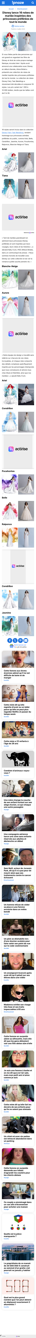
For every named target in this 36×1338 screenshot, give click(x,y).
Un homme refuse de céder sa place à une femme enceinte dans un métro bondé (17, 908)
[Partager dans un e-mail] (25, 640)
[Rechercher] (32, 3)
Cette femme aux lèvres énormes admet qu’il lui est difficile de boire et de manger (17, 674)
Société (6, 716)
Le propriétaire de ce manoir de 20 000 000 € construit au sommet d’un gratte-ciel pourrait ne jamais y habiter (17, 1267)
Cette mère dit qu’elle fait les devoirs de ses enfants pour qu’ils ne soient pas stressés (17, 1106)
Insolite (6, 680)
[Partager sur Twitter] (15, 640)
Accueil (11, 9)
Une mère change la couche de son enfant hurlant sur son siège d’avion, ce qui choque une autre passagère (18, 803)
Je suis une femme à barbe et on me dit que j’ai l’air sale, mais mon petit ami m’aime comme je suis (18, 1074)
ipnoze (18, 3)
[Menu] (3, 3)
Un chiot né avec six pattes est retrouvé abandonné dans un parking (18, 1138)
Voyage (6, 809)
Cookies (4, 1336)
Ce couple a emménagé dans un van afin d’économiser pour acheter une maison (17, 1204)
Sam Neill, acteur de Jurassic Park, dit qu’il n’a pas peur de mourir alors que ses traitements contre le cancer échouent (18, 873)
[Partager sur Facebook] (9, 640)
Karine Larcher (19, 26)
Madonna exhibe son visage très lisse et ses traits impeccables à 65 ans (17, 1007)
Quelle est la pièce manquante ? (13, 1235)
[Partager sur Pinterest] (20, 640)
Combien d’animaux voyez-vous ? (17, 772)
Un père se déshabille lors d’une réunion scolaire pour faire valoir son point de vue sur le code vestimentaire (17, 942)
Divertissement (22, 9)
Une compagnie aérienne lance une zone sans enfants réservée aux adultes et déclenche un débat (17, 837)
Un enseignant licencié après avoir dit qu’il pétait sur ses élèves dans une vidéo (18, 975)
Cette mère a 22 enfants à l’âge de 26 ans (16, 742)
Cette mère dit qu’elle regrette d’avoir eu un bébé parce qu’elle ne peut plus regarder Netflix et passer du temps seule (17, 709)
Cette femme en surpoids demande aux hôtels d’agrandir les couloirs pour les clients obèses (17, 1171)
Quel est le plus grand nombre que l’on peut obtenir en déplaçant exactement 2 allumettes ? (17, 1301)
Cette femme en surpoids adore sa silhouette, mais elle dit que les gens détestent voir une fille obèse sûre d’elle (18, 1040)
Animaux (7, 1143)
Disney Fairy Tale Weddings (13, 133)
